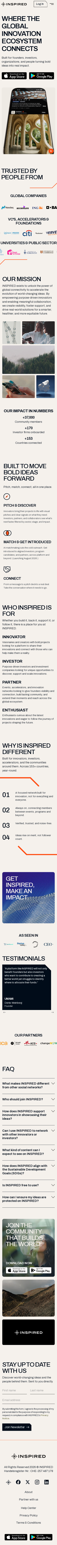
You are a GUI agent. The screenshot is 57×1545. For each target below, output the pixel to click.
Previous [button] (4, 1012)
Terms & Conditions (28, 1522)
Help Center (28, 1508)
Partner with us (28, 1499)
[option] (28, 987)
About (29, 1492)
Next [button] (52, 1012)
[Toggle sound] (51, 151)
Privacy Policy (29, 1515)
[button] (52, 4)
